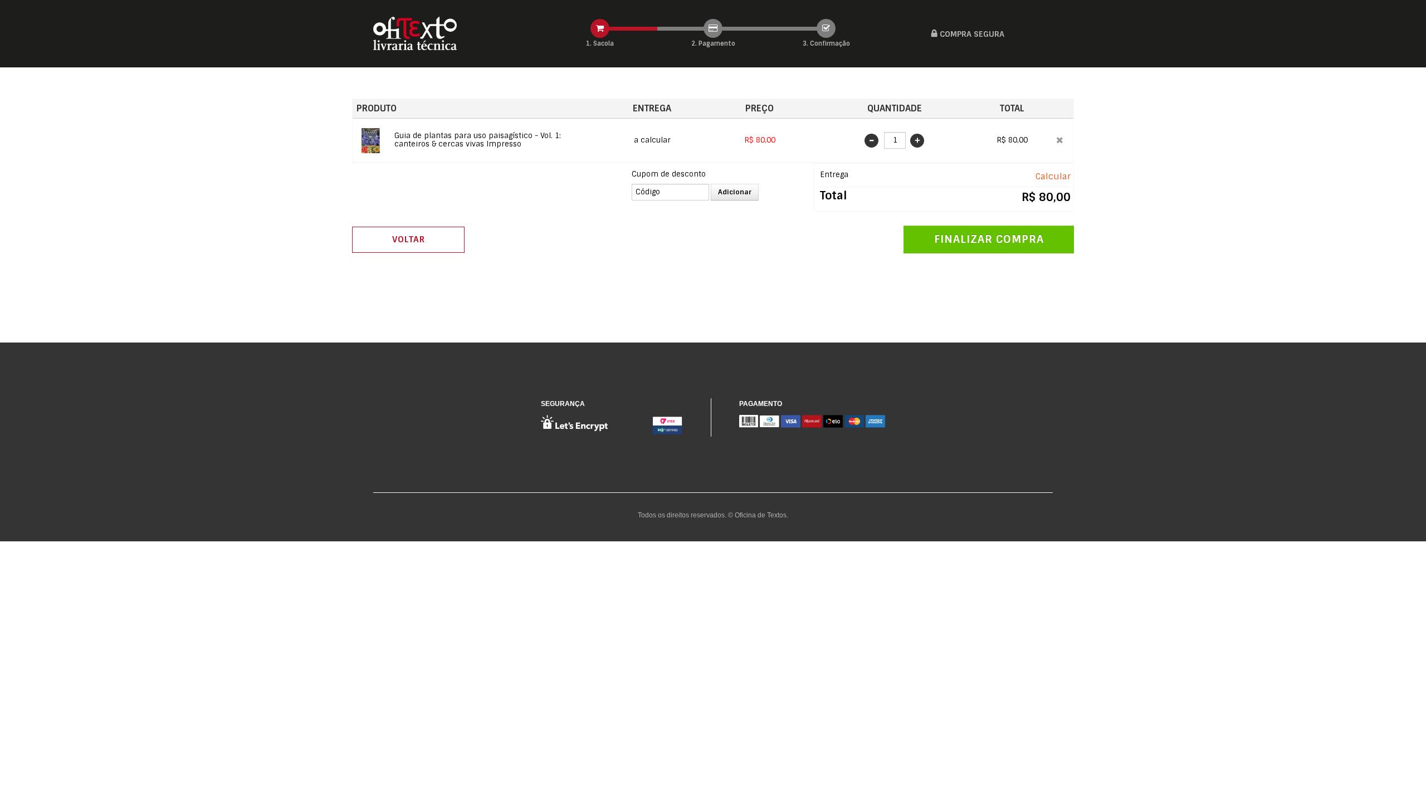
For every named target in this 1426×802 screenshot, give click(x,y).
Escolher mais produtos (408, 240)
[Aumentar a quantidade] (917, 140)
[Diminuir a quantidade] (873, 140)
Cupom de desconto (669, 174)
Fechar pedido (989, 239)
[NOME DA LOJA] (415, 34)
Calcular (1053, 176)
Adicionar (734, 192)
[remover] (1059, 140)
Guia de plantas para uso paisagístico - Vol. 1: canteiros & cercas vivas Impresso (477, 140)
